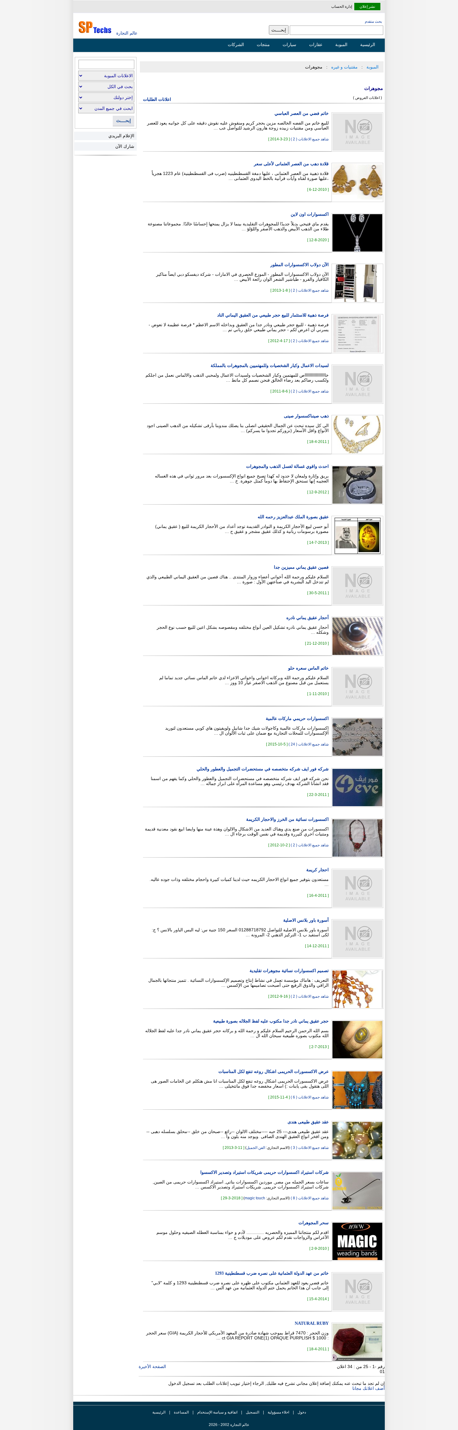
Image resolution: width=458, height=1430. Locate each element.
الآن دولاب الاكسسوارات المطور (299, 264)
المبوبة (341, 44)
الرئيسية (367, 44)
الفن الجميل (255, 1147)
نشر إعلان (367, 6)
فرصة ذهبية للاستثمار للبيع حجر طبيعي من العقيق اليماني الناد (273, 315)
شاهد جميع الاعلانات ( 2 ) (310, 139)
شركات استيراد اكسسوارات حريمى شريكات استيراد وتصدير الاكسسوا (264, 1172)
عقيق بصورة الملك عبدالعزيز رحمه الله (293, 517)
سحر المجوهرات (313, 1223)
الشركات (236, 44)
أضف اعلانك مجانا (368, 1388)
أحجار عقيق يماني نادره (307, 617)
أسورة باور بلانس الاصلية (306, 920)
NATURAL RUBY (312, 1323)
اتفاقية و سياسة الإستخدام (216, 1412)
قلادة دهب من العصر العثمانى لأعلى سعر (291, 164)
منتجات (263, 44)
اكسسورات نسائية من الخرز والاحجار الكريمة (287, 819)
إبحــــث (123, 120)
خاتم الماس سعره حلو (308, 668)
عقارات (315, 44)
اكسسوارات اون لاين (310, 214)
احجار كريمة (317, 870)
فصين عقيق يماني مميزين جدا (301, 567)
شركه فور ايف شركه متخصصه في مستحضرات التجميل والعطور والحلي (263, 769)
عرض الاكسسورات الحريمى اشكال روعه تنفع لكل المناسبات (273, 1071)
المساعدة (181, 1412)
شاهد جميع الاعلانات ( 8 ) (310, 1198)
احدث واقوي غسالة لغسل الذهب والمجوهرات (287, 466)
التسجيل (252, 1412)
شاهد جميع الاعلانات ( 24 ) (309, 744)
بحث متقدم (373, 21)
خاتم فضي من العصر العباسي (301, 113)
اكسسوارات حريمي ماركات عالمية (297, 718)
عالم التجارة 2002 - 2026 (229, 1425)
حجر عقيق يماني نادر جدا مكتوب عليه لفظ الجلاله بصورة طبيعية (271, 1021)
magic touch (255, 1198)
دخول (302, 1412)
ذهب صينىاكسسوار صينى (306, 416)
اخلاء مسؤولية (278, 1412)
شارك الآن (124, 146)
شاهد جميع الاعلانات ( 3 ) (310, 1147)
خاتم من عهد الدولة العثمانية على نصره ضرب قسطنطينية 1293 (272, 1273)
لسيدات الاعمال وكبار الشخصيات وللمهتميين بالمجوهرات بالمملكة (270, 365)
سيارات (289, 44)
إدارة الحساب (341, 6)
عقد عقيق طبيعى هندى (308, 1122)
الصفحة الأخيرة (152, 1366)
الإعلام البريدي (121, 135)
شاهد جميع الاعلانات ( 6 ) (310, 1097)
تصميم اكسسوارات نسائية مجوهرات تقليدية (289, 970)
